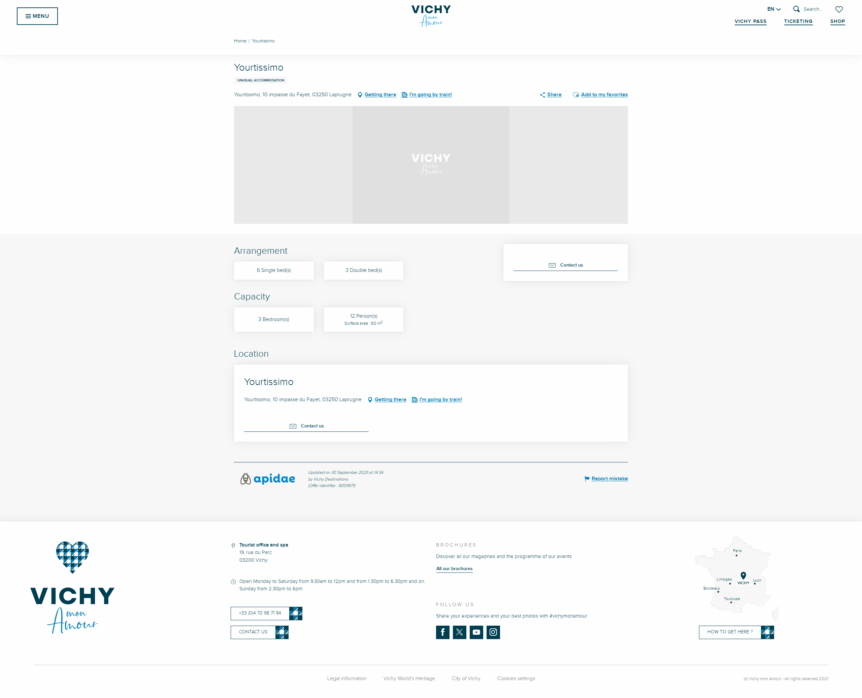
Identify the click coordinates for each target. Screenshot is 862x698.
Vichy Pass (751, 22)
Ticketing (798, 22)
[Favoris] (839, 9)
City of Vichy (466, 678)
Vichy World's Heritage (409, 678)
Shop (837, 22)
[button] (808, 9)
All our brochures (454, 568)
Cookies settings (516, 678)
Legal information (347, 678)
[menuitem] (431, 16)
